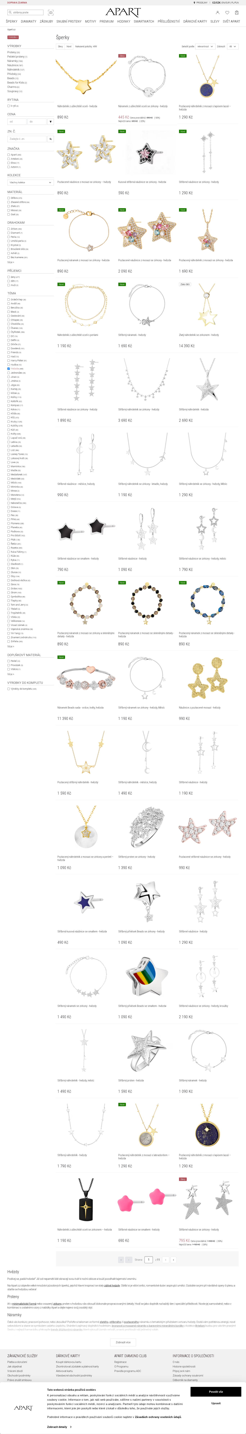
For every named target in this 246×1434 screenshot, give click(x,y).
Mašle (16, 470)
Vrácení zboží (15, 1371)
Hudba (16, 364)
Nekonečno (18, 503)
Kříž (15, 417)
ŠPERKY (11, 21)
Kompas (17, 405)
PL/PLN (235, 2)
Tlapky (16, 600)
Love (15, 462)
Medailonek (19, 474)
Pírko (15, 519)
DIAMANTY (28, 21)
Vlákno (15, 669)
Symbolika (18, 596)
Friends (16, 352)
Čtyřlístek (17, 332)
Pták (15, 539)
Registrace (120, 1362)
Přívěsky (14, 74)
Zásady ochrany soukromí (188, 1375)
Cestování (17, 315)
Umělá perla (18, 241)
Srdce (16, 588)
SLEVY (215, 21)
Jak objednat (14, 1366)
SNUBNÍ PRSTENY (69, 21)
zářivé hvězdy (112, 1285)
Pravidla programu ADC (127, 1371)
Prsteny (13, 52)
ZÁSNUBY (46, 21)
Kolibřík (16, 401)
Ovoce (15, 511)
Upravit (216, 1403)
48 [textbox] (230, 46)
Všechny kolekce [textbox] (17, 182)
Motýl (16, 498)
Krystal (16, 245)
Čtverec (17, 328)
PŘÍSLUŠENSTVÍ (169, 21)
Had (15, 356)
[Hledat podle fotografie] (50, 13)
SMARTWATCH (144, 21)
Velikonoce (18, 621)
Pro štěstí (18, 535)
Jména (15, 381)
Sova (15, 584)
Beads (13, 78)
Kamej (16, 389)
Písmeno (17, 523)
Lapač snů (18, 438)
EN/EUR (226, 2)
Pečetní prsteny (17, 56)
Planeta (16, 527)
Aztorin (16, 167)
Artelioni (16, 158)
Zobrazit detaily (57, 1426)
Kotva (15, 409)
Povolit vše (216, 1391)
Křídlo (15, 413)
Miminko (17, 486)
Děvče (16, 344)
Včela (15, 617)
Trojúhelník (18, 612)
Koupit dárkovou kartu (68, 1362)
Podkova (17, 531)
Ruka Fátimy (18, 552)
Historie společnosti (184, 1366)
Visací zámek (19, 625)
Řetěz (16, 543)
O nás (176, 1362)
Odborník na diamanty (185, 1380)
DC (14, 336)
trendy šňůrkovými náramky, (67, 1329)
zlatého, (104, 1322)
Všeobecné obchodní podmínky (74, 1375)
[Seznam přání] (227, 12)
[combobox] (30, 182)
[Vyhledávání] (50, 122)
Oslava (16, 507)
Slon (15, 568)
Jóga (15, 385)
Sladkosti (17, 564)
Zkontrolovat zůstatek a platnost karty (77, 1366)
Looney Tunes (19, 454)
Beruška (17, 307)
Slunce (16, 572)
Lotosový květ (19, 458)
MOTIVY (90, 21)
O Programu (121, 1366)
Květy (16, 433)
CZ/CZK (216, 2)
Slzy (15, 576)
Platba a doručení (17, 1362)
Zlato (15, 206)
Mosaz (16, 210)
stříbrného (115, 1322)
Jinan (15, 377)
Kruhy (16, 421)
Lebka (16, 442)
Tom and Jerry (19, 604)
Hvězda (17, 368)
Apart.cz (11, 29)
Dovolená (17, 348)
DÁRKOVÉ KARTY (195, 21)
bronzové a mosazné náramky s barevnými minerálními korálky (148, 1325)
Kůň (14, 429)
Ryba (15, 560)
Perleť (15, 661)
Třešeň (15, 609)
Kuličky (17, 425)
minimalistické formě (24, 1303)
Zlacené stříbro (20, 202)
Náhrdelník (15, 69)
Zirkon (16, 228)
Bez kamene (19, 257)
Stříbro (16, 198)
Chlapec (17, 320)
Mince (15, 490)
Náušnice (15, 65)
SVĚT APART (231, 21)
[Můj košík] (236, 12)
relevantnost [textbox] (203, 46)
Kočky (16, 397)
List (15, 450)
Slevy (60, 46)
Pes (14, 515)
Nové (69, 46)
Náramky (15, 61)
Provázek (17, 665)
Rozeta (16, 547)
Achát (15, 253)
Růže (15, 555)
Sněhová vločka (20, 580)
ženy (15, 277)
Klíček (15, 393)
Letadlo (16, 446)
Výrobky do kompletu (23, 688)
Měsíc (16, 482)
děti (14, 281)
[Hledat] (10, 12)
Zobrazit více (123, 1342)
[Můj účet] (217, 12)
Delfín (15, 340)
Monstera (17, 495)
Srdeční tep (18, 299)
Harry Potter (19, 360)
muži (14, 285)
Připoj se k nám (181, 1371)
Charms (13, 86)
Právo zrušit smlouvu (19, 1380)
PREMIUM (107, 21)
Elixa (15, 162)
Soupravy (14, 91)
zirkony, (57, 1303)
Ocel (15, 214)
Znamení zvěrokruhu (23, 637)
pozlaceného (131, 1322)
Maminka (18, 466)
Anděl (15, 303)
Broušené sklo (19, 249)
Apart (16, 154)
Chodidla (17, 324)
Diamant (16, 232)
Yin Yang (17, 633)
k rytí (14, 105)
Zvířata (17, 641)
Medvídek (17, 478)
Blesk (15, 311)
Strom (16, 592)
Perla (15, 237)
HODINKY (123, 21)
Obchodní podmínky (18, 1375)
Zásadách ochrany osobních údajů (158, 1416)
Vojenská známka (22, 629)
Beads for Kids (17, 82)
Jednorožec (18, 372)
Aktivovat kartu (64, 1371)
